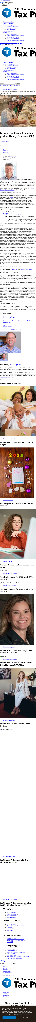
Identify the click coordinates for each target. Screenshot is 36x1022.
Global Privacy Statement (8, 1009)
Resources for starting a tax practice (16, 952)
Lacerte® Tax (13, 269)
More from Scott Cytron (6, 377)
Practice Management (9, 25)
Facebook (6, 992)
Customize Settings (26, 1017)
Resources (6, 32)
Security (5, 969)
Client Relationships (8, 31)
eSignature (9, 927)
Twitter (5, 993)
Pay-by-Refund (11, 930)
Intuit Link (9, 931)
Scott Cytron (12, 156)
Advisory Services (8, 23)
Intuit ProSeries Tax (12, 915)
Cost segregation (7, 213)
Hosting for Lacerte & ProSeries (15, 925)
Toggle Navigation (7, 4)
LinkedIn (5, 996)
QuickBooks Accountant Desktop (16, 940)
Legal (4, 966)
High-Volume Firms (12, 34)
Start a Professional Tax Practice (15, 40)
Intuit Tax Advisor (11, 924)
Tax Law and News (8, 22)
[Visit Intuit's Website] (2, 2)
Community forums (12, 950)
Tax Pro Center (11, 953)
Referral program (11, 917)
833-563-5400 (9, 975)
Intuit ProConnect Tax (12, 914)
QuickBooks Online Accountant (15, 939)
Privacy (5, 968)
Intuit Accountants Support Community (9, 43)
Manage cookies (7, 972)
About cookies (7, 971)
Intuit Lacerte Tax (11, 912)
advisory (11, 197)
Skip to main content (5, 0)
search (1, 82)
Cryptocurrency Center (13, 37)
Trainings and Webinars (13, 38)
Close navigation (4, 5)
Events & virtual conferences (14, 958)
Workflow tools (11, 29)
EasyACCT (10, 942)
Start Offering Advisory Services (15, 35)
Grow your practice (12, 28)
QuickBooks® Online (26, 269)
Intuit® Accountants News (10, 89)
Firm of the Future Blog (13, 955)
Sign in (20, 43)
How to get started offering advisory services (18, 956)
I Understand (9, 1017)
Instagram (6, 995)
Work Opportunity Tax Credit (13, 215)
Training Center (11, 949)
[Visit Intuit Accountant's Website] (9, 2)
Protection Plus (11, 928)
